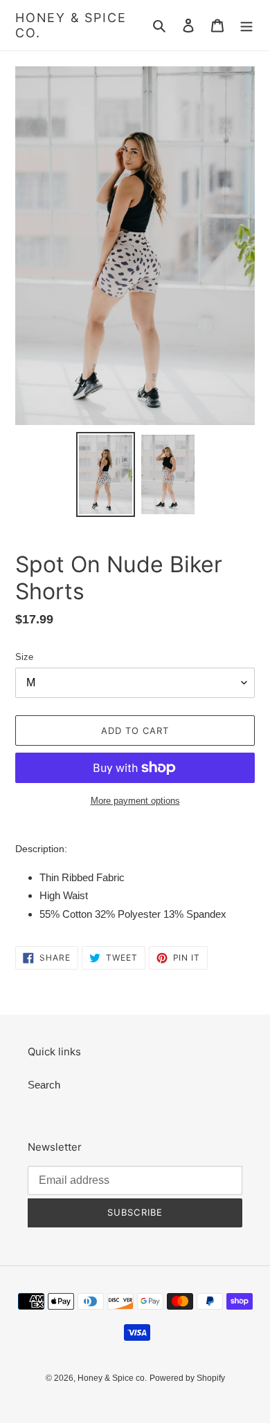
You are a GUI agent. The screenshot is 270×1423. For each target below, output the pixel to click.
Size (24, 657)
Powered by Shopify (187, 1378)
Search (44, 1085)
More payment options (135, 800)
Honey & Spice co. (70, 25)
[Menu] (246, 25)
